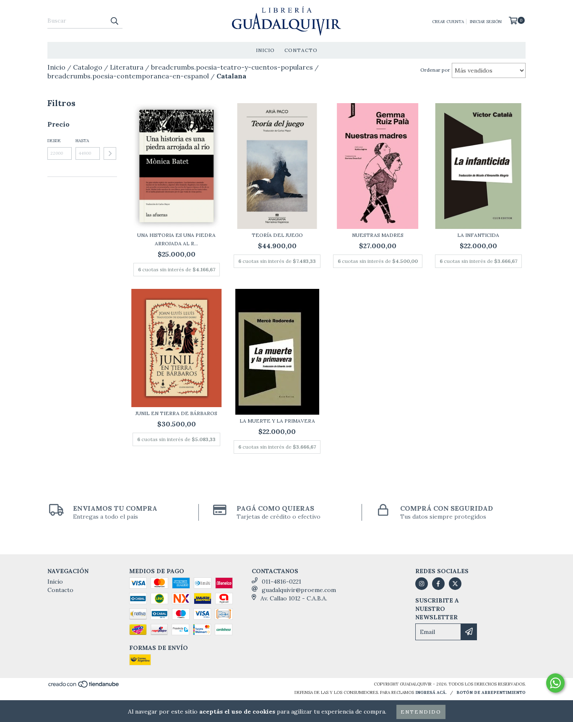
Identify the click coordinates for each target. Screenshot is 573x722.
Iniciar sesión (486, 21)
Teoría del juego (277, 235)
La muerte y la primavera (277, 421)
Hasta (82, 140)
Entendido (421, 712)
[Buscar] (114, 21)
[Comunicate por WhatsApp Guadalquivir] (555, 683)
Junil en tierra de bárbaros (176, 413)
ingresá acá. (431, 692)
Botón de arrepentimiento (491, 692)
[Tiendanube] (84, 686)
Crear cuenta (448, 21)
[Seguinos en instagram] (421, 583)
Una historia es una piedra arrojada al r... (176, 239)
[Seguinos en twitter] (455, 583)
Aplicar (110, 153)
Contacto (301, 50)
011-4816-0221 (281, 581)
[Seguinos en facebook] (438, 583)
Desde (54, 140)
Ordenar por (435, 70)
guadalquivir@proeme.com (299, 590)
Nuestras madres (378, 235)
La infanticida (478, 235)
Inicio (265, 50)
